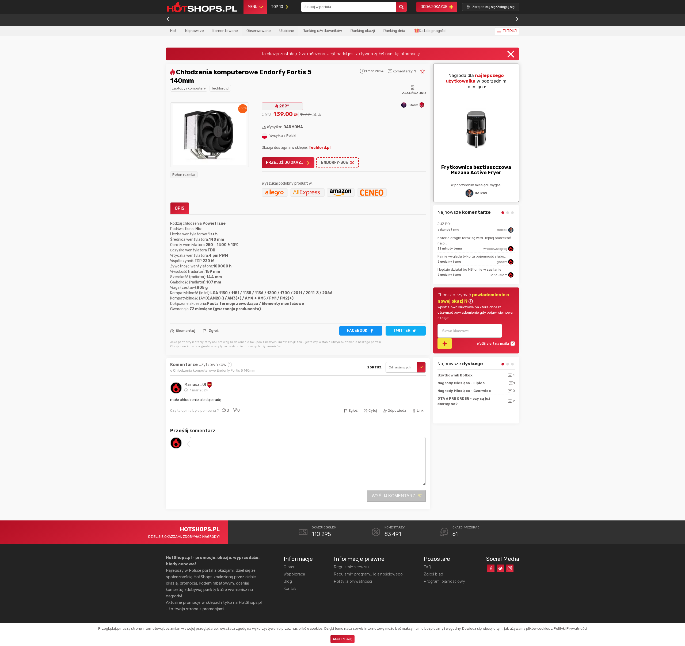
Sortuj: (374, 367)
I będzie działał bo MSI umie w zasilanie (469, 269)
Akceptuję (342, 639)
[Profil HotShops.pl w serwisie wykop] (500, 568)
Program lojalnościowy (444, 581)
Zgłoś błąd (433, 574)
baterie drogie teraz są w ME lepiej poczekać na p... (474, 240)
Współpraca (294, 574)
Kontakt (291, 588)
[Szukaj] (401, 7)
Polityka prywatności (353, 581)
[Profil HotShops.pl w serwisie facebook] (490, 568)
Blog (288, 581)
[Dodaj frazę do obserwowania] (444, 343)
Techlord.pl (220, 88)
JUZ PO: (444, 224)
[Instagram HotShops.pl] (509, 568)
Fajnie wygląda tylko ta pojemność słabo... (472, 256)
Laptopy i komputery (189, 88)
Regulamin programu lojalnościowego (368, 574)
